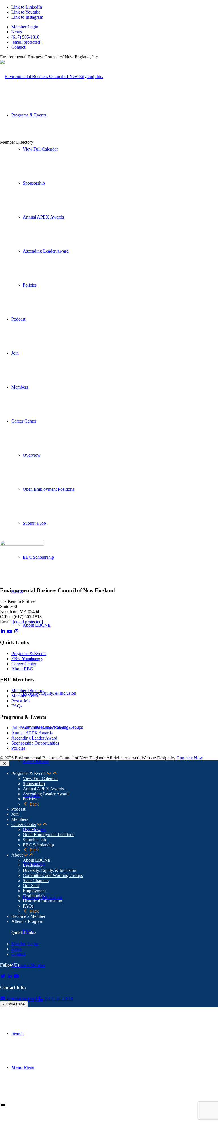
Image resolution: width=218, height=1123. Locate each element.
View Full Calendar (40, 778)
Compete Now (190, 757)
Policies (18, 748)
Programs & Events (28, 653)
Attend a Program (27, 921)
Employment (34, 890)
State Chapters (36, 880)
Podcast (18, 809)
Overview (32, 829)
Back (33, 804)
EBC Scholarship (38, 844)
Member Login (24, 26)
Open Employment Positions (48, 834)
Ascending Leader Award (34, 738)
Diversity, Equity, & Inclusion (49, 870)
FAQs (16, 706)
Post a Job (20, 700)
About (17, 855)
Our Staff (31, 885)
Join (15, 814)
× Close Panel (14, 1004)
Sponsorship (34, 783)
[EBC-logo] (51, 76)
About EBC (22, 668)
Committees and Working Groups (53, 875)
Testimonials (34, 895)
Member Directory (28, 690)
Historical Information (42, 901)
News (16, 31)
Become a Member (28, 916)
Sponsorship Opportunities (35, 743)
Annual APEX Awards (32, 732)
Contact (18, 47)
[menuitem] (114, 26)
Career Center (23, 663)
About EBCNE (37, 860)
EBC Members (24, 658)
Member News (24, 695)
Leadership (33, 865)
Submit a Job (34, 839)
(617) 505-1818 (25, 37)
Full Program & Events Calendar (40, 727)
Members (19, 819)
